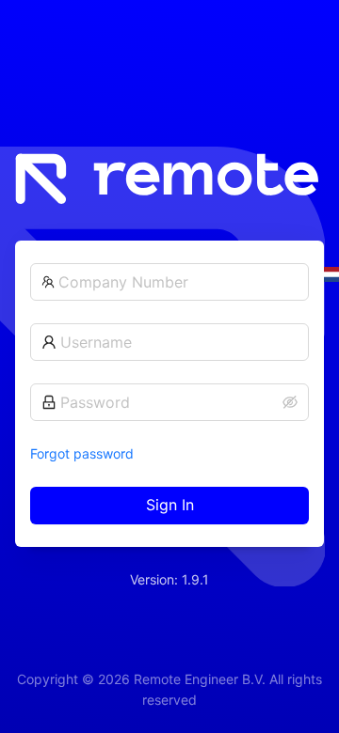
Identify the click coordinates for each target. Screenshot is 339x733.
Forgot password (82, 453)
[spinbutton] (178, 282)
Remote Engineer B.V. (200, 679)
